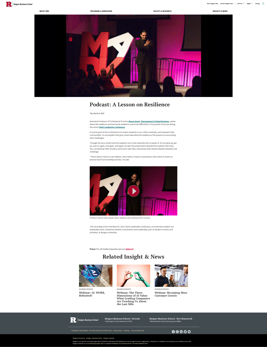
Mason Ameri (134, 121)
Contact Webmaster (137, 330)
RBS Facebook (173, 329)
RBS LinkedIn (181, 329)
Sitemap (126, 330)
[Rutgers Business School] (19, 4)
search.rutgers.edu (226, 3)
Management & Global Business (155, 121)
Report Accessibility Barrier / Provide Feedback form (131, 343)
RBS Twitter (185, 329)
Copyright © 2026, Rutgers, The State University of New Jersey (91, 330)
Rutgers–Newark (108, 338)
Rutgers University (79, 338)
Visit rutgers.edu (212, 3)
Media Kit (130, 249)
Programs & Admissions (101, 11)
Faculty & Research (162, 11)
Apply (249, 4)
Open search (263, 3)
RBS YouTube (189, 329)
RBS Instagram (177, 329)
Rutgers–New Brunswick (94, 338)
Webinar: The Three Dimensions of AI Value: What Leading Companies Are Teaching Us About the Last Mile (133, 298)
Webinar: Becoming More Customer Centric (171, 294)
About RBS (44, 11)
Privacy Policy (117, 330)
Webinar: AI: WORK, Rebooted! (92, 294)
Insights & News (220, 11)
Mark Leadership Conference (112, 127)
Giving (257, 3)
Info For (239, 4)
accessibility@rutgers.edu (94, 343)
